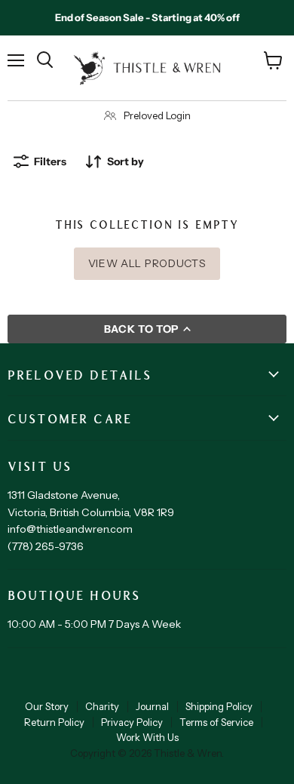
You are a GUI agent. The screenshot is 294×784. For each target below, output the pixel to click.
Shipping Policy (219, 706)
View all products (147, 263)
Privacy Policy (132, 722)
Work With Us (147, 737)
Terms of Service (216, 722)
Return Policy (54, 722)
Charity (102, 706)
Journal (152, 706)
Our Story (47, 706)
